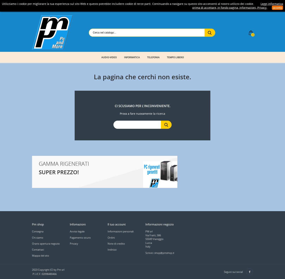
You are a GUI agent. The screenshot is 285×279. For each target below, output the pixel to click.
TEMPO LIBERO (175, 57)
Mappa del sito (40, 255)
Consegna (37, 231)
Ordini (111, 237)
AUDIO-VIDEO (109, 57)
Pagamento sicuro (80, 237)
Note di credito (116, 243)
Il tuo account (117, 224)
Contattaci (38, 249)
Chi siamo (37, 237)
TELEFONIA (153, 57)
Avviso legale (77, 231)
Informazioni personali (121, 231)
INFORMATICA (132, 57)
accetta (277, 7)
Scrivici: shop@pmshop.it (159, 253)
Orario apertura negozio (46, 243)
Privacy (74, 243)
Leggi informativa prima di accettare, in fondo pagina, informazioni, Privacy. (237, 5)
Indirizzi (112, 249)
